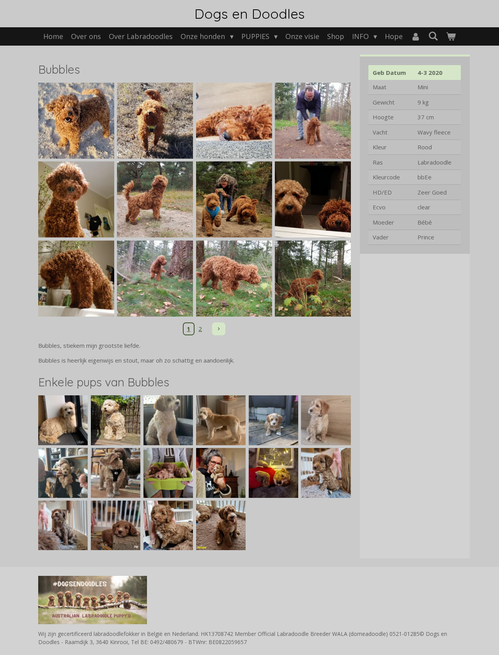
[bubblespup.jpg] (63, 525)
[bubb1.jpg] (115, 472)
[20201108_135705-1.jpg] (234, 199)
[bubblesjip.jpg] (115, 525)
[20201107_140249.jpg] (234, 120)
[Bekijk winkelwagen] (450, 36)
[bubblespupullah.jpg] (63, 420)
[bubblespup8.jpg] (168, 420)
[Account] (415, 36)
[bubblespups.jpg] (168, 472)
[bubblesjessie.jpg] (221, 525)
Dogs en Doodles (250, 13)
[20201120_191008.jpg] (76, 278)
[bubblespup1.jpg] (326, 472)
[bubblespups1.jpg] (273, 472)
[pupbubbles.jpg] (115, 420)
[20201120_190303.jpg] (312, 199)
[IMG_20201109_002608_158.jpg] (155, 199)
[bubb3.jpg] (326, 420)
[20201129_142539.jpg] (234, 278)
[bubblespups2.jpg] (221, 472)
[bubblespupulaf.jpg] (221, 420)
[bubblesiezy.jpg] (168, 525)
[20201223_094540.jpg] (312, 120)
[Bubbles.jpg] (155, 120)
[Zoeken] (433, 35)
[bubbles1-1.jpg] (76, 120)
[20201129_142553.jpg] (312, 278)
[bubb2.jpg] (63, 472)
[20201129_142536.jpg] (155, 278)
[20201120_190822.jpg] (76, 199)
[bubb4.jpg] (273, 420)
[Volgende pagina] (218, 329)
